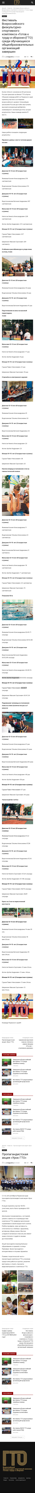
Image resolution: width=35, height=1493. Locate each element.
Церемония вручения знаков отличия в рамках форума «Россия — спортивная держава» (25, 1044)
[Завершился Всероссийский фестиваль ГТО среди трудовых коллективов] (6, 1072)
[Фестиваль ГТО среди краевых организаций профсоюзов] (6, 1082)
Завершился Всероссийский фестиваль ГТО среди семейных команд (22, 1061)
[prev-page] (3, 1088)
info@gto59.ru (10, 56)
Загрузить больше (16, 1138)
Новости (9, 8)
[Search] (32, 2)
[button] (3, 2)
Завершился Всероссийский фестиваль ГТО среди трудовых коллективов (22, 1071)
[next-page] (6, 1088)
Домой (4, 8)
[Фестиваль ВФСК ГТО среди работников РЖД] (6, 1131)
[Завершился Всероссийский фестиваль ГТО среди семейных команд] (6, 1062)
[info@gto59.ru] (3, 57)
